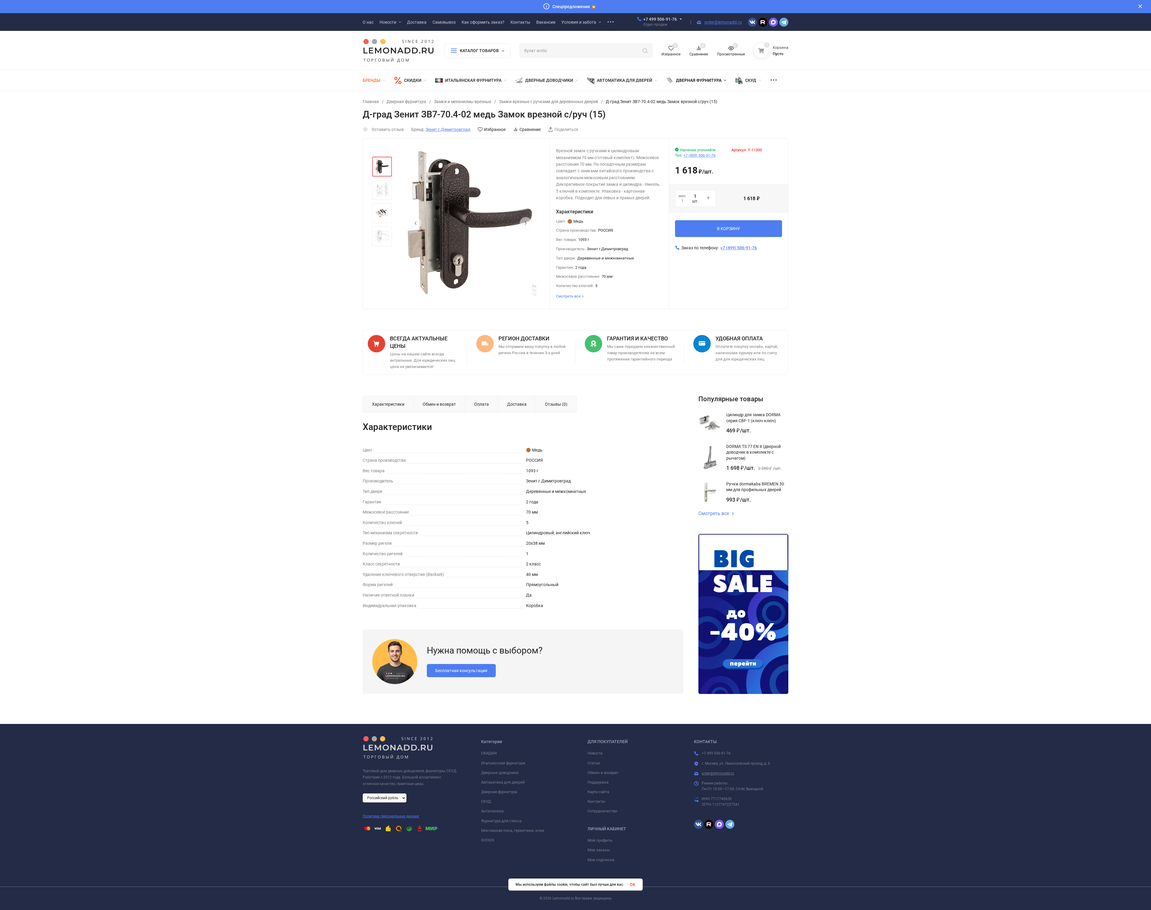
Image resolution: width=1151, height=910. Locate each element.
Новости (595, 753)
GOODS (487, 840)
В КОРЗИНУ (728, 228)
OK (632, 884)
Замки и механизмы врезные (462, 101)
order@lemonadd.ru (723, 22)
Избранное (495, 129)
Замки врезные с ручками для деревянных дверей (548, 101)
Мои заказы (598, 850)
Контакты (596, 801)
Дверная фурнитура (406, 101)
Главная (371, 101)
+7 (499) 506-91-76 (699, 155)
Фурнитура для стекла (501, 821)
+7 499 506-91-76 (660, 19)
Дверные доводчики (500, 772)
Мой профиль (599, 840)
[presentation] (415, 223)
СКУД (486, 801)
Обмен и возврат (602, 772)
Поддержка (597, 782)
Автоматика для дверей (503, 782)
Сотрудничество (602, 811)
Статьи (593, 763)
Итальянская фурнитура (503, 763)
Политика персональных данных (391, 816)
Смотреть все (713, 513)
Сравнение (530, 129)
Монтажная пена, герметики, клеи (512, 830)
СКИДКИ (489, 753)
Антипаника (492, 811)
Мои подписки (600, 860)
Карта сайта (598, 792)
